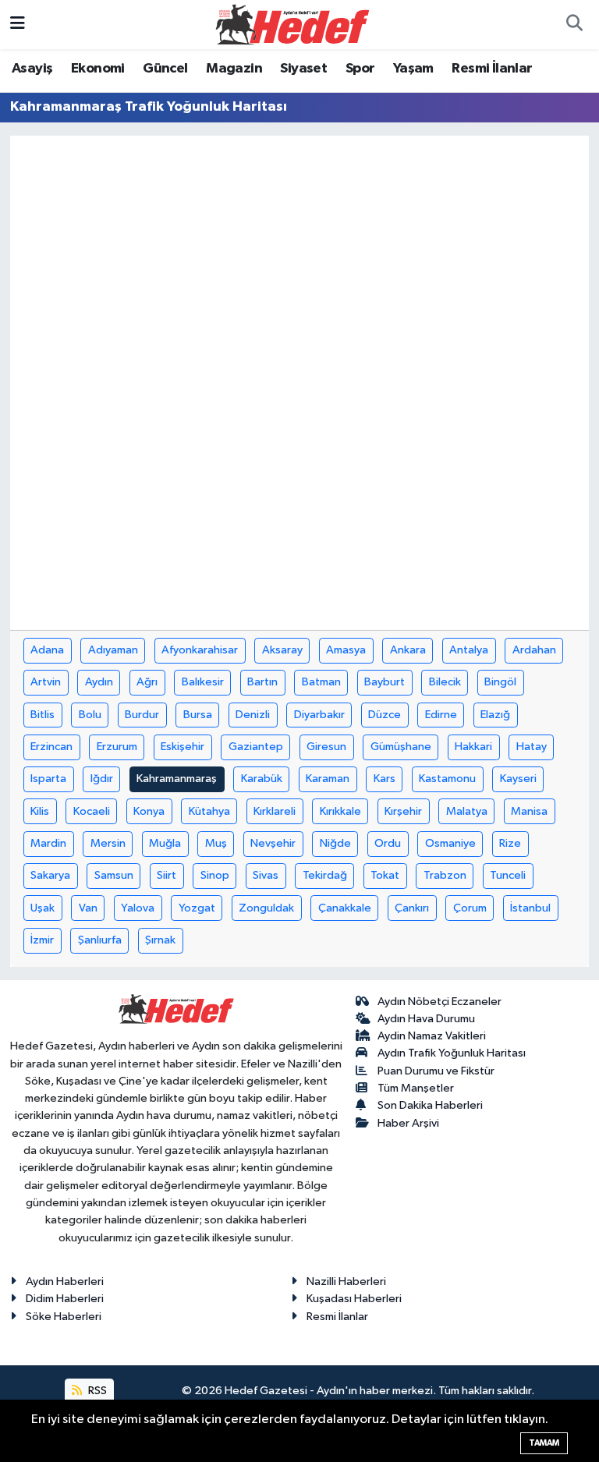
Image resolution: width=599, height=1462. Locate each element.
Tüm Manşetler (415, 1088)
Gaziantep (256, 746)
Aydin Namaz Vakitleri (431, 1036)
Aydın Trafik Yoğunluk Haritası (451, 1053)
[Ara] (574, 25)
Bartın (262, 682)
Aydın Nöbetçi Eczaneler (439, 1001)
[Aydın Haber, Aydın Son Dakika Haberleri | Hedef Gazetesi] (292, 24)
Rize (510, 843)
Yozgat (197, 908)
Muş (216, 843)
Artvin (45, 682)
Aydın (99, 682)
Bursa (197, 714)
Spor (360, 69)
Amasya (346, 650)
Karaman (327, 778)
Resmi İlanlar (492, 69)
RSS (96, 1391)
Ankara (408, 650)
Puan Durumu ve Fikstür (435, 1071)
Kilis (39, 811)
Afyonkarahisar (199, 650)
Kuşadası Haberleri (354, 1298)
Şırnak (160, 940)
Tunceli (508, 875)
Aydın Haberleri (65, 1281)
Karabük (261, 778)
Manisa (529, 811)
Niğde (335, 843)
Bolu (90, 714)
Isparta (48, 778)
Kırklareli (274, 811)
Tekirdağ (325, 875)
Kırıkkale (340, 811)
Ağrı (147, 682)
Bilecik (445, 682)
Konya (149, 811)
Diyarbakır (319, 714)
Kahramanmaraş (176, 778)
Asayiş (32, 69)
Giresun (326, 746)
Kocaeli (91, 811)
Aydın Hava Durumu (426, 1019)
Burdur (142, 714)
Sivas (265, 875)
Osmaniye (450, 843)
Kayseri (518, 778)
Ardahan (534, 650)
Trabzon (445, 875)
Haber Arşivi (408, 1123)
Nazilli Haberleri (346, 1281)
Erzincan (51, 746)
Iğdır (101, 778)
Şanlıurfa (100, 940)
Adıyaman (113, 650)
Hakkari (473, 746)
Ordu (387, 843)
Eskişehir (182, 746)
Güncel (165, 69)
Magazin (234, 69)
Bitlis (42, 714)
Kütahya (209, 811)
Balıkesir (203, 682)
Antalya (468, 650)
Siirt (166, 875)
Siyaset (303, 69)
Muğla (165, 843)
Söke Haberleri (63, 1316)
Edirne (441, 714)
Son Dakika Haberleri (430, 1105)
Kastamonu (447, 778)
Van (88, 908)
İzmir (42, 940)
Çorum (470, 908)
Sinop (214, 875)
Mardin (48, 843)
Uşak (42, 908)
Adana (47, 650)
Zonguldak (266, 908)
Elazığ (495, 714)
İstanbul (530, 908)
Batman (321, 682)
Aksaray (282, 650)
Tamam (544, 1443)
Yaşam (413, 69)
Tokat (384, 875)
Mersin (108, 843)
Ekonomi (98, 69)
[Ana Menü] (17, 24)
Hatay (531, 746)
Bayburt (384, 682)
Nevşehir (273, 843)
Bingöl (500, 682)
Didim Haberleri (65, 1298)
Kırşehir (403, 811)
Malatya (466, 811)
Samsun (113, 875)
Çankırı (412, 908)
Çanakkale (344, 908)
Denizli (253, 714)
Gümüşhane (400, 746)
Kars (384, 778)
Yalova (137, 908)
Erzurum (117, 746)
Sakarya (50, 875)
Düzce (384, 714)
